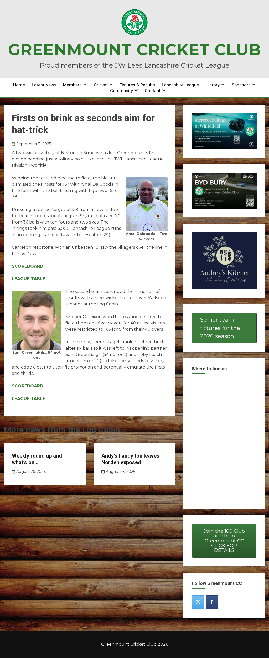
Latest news (44, 84)
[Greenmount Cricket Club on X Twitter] (198, 602)
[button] (224, 328)
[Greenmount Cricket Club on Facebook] (212, 602)
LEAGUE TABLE (28, 278)
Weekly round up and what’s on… (37, 459)
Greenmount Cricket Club (134, 49)
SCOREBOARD (27, 266)
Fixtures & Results (137, 84)
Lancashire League (180, 84)
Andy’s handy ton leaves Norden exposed (130, 459)
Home (19, 84)
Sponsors (241, 84)
